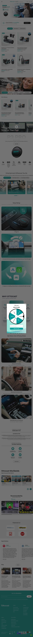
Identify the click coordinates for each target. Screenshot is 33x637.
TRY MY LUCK (16, 328)
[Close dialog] (25, 304)
